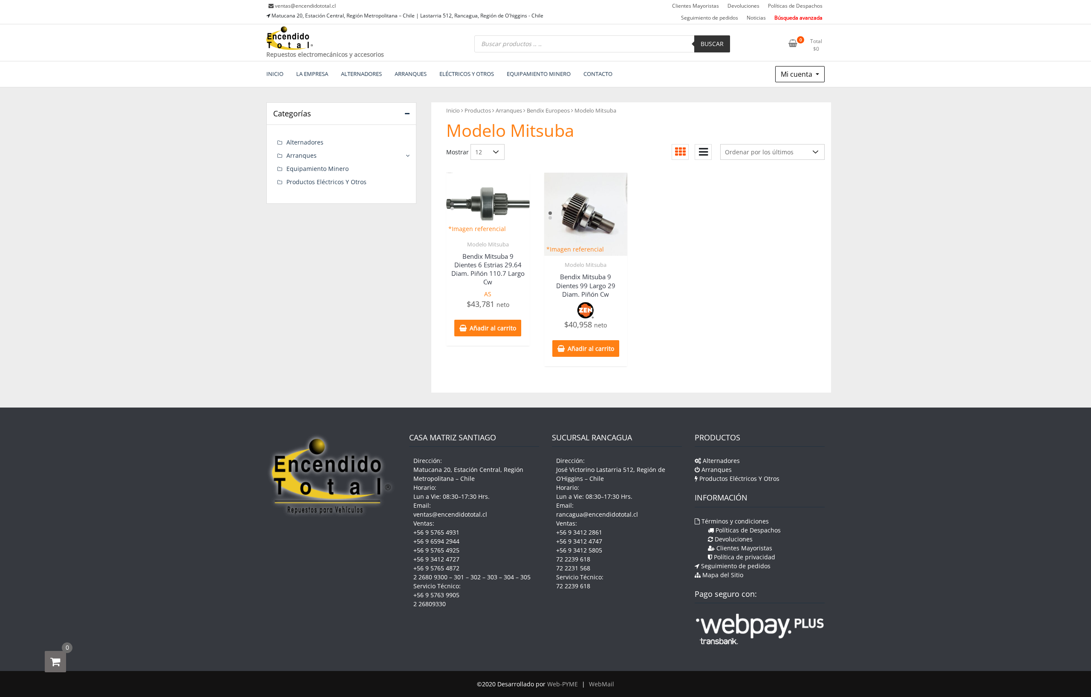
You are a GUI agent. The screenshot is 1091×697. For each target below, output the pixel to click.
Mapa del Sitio (722, 575)
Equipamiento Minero (317, 169)
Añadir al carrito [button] (493, 328)
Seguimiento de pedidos (709, 17)
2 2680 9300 (430, 577)
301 (459, 577)
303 (492, 577)
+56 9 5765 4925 (436, 550)
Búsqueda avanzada (798, 17)
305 (525, 577)
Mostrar (457, 152)
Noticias (756, 17)
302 (475, 577)
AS (487, 294)
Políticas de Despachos (795, 5)
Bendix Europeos (548, 110)
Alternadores (304, 142)
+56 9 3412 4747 (579, 541)
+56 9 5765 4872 (436, 568)
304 (509, 577)
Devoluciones (743, 5)
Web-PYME (562, 684)
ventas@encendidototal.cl (305, 5)
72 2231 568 (573, 568)
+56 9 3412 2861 (579, 532)
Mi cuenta (797, 74)
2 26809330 (429, 604)
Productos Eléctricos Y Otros (326, 182)
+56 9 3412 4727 (436, 559)
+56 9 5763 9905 (436, 595)
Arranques (509, 110)
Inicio (453, 110)
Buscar (712, 44)
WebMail (601, 684)
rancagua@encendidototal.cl (597, 514)
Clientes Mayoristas (695, 5)
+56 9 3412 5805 (579, 550)
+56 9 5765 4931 (436, 532)
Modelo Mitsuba (488, 244)
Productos (478, 110)
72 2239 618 (573, 559)
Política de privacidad (743, 557)
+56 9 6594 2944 (436, 541)
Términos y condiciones (734, 521)
